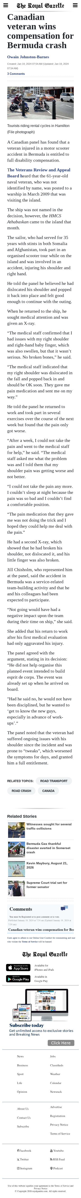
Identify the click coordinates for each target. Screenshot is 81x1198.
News (20, 1056)
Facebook (25, 1151)
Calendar (55, 1083)
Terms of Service (30, 941)
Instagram (26, 1168)
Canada (48, 791)
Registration (57, 1116)
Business (22, 1065)
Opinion (22, 1092)
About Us (23, 1109)
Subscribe (23, 1126)
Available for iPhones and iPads (44, 967)
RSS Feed (58, 1159)
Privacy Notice (59, 1125)
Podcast (58, 1168)
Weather (55, 1074)
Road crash (21, 791)
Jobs (53, 1056)
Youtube (58, 1151)
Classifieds (56, 1065)
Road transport (54, 781)
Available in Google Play (41, 979)
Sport (20, 1074)
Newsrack (56, 1092)
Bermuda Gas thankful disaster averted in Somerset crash (48, 848)
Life (19, 1083)
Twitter (24, 1159)
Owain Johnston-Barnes (28, 57)
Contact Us (24, 1118)
